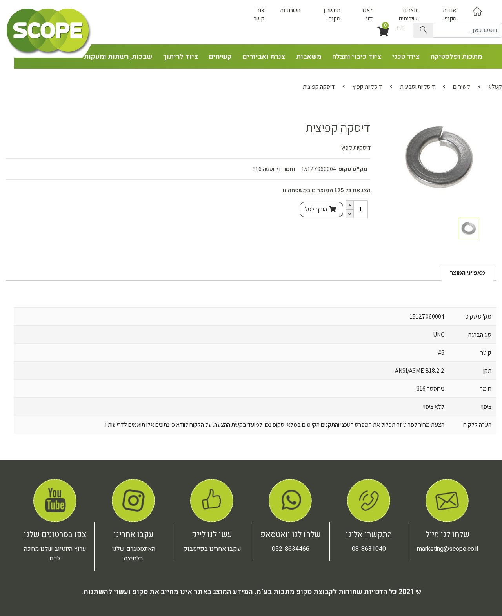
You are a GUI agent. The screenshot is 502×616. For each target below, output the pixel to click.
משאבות (308, 57)
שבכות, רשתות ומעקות (118, 57)
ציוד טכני (406, 57)
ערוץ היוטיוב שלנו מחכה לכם (55, 553)
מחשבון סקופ (332, 14)
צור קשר (259, 14)
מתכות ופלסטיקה (456, 57)
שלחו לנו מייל (447, 534)
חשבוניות (290, 10)
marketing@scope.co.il (447, 549)
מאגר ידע (367, 14)
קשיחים (220, 57)
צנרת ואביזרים (264, 57)
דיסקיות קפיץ (367, 86)
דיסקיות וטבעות (417, 86)
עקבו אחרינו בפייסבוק (212, 549)
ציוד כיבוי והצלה (356, 57)
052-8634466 (290, 549)
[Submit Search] (423, 30)
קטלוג (495, 86)
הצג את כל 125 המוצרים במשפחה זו (327, 190)
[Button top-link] (477, 11)
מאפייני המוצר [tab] (467, 272)
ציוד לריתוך (180, 57)
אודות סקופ (450, 14)
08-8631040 (369, 549)
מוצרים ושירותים (409, 14)
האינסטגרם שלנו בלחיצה (133, 553)
